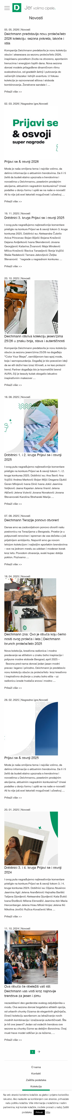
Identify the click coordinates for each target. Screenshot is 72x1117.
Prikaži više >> (13, 91)
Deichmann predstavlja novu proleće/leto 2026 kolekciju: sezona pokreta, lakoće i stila (35, 38)
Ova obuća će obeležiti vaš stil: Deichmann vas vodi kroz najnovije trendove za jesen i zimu (30, 991)
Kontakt (36, 1073)
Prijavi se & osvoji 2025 (21, 758)
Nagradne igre (29, 103)
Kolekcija (36, 1086)
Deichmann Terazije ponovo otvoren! (31, 520)
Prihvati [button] (39, 1112)
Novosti (25, 29)
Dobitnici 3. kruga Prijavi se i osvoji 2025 (34, 218)
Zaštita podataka (36, 1079)
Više (48, 1112)
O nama (36, 1067)
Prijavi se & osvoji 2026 (21, 161)
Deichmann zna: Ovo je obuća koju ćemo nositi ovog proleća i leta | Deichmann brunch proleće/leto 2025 (35, 638)
